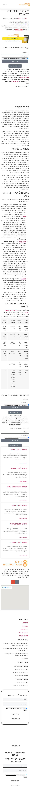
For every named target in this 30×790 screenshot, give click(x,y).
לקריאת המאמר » (23, 463)
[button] (14, 4)
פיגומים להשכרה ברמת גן (21, 666)
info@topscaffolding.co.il (15, 742)
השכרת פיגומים (24, 77)
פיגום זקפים (22, 242)
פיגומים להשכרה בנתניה (21, 669)
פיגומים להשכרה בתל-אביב (17, 487)
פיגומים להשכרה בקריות (18, 524)
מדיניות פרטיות (14, 58)
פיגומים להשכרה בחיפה (21, 676)
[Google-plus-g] (13, 582)
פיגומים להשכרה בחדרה (21, 679)
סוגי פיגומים (15, 81)
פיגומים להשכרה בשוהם (18, 542)
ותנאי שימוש (7, 58)
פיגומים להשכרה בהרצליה (21, 685)
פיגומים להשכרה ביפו (19, 505)
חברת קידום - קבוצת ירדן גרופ (15, 733)
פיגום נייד (23, 216)
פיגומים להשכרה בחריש (18, 450)
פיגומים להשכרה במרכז (21, 682)
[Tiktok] (17, 582)
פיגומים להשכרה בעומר (18, 468)
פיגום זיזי (23, 279)
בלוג (19, 18)
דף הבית (24, 18)
